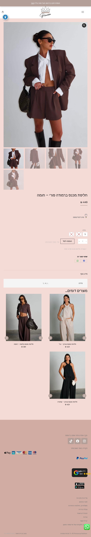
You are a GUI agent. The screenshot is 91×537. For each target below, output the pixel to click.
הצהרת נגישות (82, 513)
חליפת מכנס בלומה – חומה (23, 344)
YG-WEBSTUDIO (9, 533)
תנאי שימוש (83, 502)
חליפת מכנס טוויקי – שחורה (67, 402)
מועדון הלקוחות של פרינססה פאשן (75, 524)
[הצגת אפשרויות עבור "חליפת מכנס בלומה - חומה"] (41, 338)
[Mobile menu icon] (82, 12)
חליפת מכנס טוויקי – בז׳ (67, 344)
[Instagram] (84, 441)
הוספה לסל (67, 241)
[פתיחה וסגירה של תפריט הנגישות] (5, 17)
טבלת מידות (83, 509)
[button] (84, 25)
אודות (85, 517)
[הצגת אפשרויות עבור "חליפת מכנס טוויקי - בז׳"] (84, 338)
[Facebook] (84, 261)
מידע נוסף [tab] (83, 274)
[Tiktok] (71, 441)
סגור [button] (32, 3)
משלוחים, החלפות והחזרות (77, 505)
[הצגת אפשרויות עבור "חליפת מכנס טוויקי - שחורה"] (84, 396)
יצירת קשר (83, 521)
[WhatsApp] (78, 261)
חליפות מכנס (76, 249)
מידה (84, 230)
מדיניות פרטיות (82, 498)
